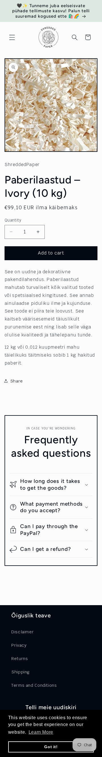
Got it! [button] (51, 746)
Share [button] (16, 381)
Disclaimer (22, 631)
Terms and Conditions (34, 685)
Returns (19, 658)
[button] (11, 37)
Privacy (18, 645)
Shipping (20, 672)
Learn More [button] (41, 732)
